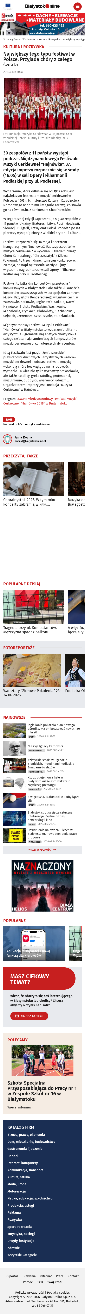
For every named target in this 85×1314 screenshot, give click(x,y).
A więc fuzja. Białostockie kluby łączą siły (53, 798)
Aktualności (35, 789)
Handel (12, 1156)
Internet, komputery (22, 1163)
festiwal (8, 424)
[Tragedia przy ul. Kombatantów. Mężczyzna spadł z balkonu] (33, 607)
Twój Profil (54, 1282)
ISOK (40, 1282)
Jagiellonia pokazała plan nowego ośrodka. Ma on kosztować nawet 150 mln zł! (54, 728)
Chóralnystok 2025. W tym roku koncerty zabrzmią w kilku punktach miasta (29, 502)
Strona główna (11, 39)
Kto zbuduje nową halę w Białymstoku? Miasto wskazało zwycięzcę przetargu (49, 781)
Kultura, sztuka (18, 1177)
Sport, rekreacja (19, 1227)
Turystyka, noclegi (21, 1234)
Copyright (15, 1297)
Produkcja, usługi (20, 1206)
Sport (31, 737)
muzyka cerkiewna (37, 424)
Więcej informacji (20, 1107)
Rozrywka (14, 1220)
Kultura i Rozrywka (49, 39)
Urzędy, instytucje (20, 1241)
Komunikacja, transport (25, 1170)
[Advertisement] (42, 544)
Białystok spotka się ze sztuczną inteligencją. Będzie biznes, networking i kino (50, 816)
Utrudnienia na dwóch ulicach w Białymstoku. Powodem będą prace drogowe (52, 833)
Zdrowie (13, 1248)
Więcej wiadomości (40, 849)
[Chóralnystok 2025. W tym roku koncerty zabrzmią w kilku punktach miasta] (33, 479)
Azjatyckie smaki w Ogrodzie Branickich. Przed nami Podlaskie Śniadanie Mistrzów (51, 763)
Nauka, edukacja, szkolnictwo (29, 1198)
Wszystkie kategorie (22, 1255)
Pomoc (28, 1282)
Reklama (14, 1213)
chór (19, 424)
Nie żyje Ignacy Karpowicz (45, 746)
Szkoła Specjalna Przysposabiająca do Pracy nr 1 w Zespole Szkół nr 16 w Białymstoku (42, 1091)
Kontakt (73, 1276)
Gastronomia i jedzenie (24, 1149)
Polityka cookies (58, 1292)
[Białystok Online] (42, 6)
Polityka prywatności (29, 1292)
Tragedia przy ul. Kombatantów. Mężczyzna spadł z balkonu (30, 630)
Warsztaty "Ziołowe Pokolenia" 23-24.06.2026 (32, 693)
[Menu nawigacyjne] (77, 6)
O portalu (13, 1276)
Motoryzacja (16, 1191)
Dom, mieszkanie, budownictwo (31, 1142)
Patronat (46, 1276)
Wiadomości (29, 39)
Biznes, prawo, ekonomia (26, 1135)
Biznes (32, 824)
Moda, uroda (16, 1184)
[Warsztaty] (32, 670)
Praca (60, 1276)
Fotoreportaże (19, 647)
